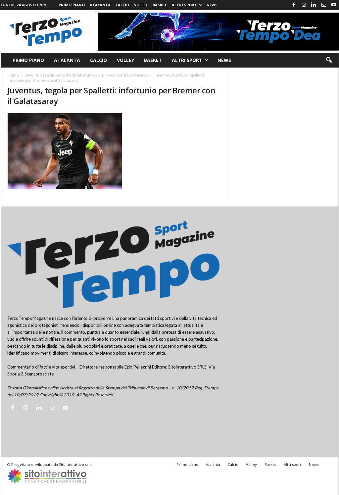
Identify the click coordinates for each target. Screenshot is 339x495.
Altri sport (184, 4)
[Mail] (324, 5)
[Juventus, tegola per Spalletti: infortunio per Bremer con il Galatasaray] (113, 151)
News (212, 4)
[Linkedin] (314, 5)
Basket (160, 4)
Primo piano (72, 4)
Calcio (122, 4)
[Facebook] (294, 5)
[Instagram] (304, 5)
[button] (328, 60)
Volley (141, 4)
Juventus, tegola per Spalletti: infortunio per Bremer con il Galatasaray (86, 75)
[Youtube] (334, 5)
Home (13, 75)
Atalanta (100, 4)
